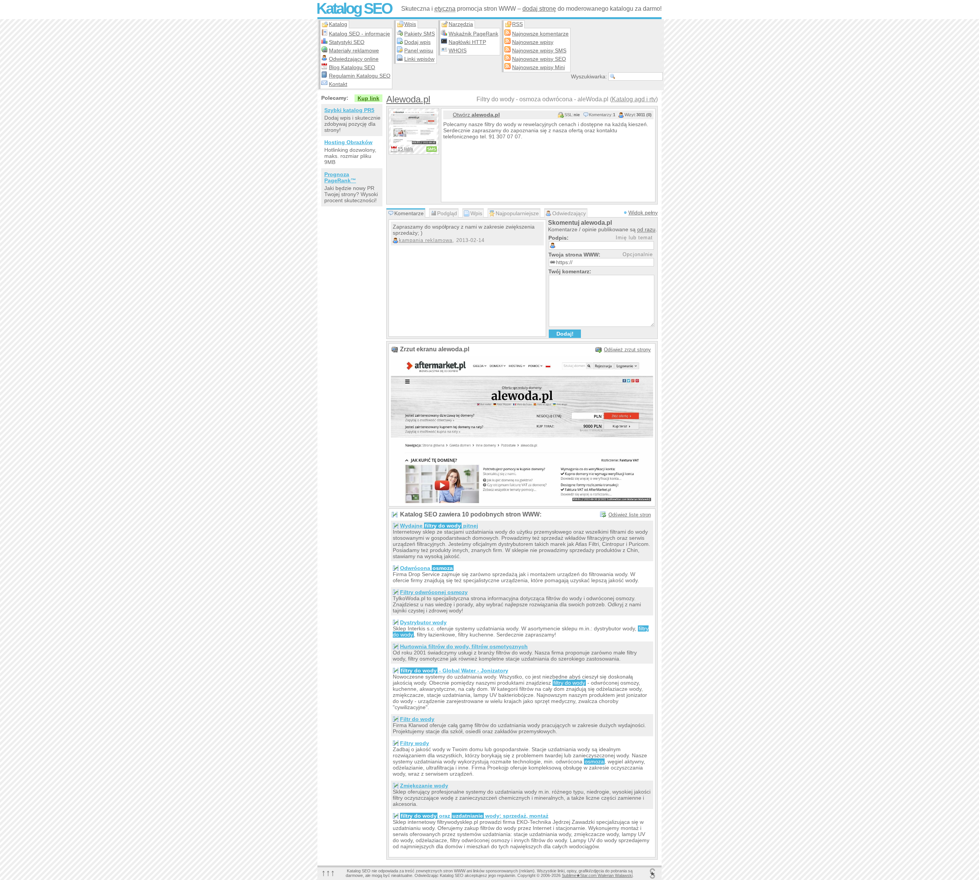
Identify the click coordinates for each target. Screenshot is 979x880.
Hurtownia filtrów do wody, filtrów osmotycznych (464, 646)
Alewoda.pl (408, 99)
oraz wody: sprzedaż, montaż (474, 816)
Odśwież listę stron (629, 515)
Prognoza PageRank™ (340, 177)
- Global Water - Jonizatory (454, 670)
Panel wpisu (418, 50)
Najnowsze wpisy (532, 42)
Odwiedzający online (354, 59)
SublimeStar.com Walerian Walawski (597, 875)
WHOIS (458, 50)
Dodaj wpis (417, 42)
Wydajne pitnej (439, 526)
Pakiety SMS (419, 34)
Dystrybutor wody (423, 622)
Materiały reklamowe (354, 50)
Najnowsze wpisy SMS (539, 50)
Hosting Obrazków (348, 142)
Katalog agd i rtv (634, 99)
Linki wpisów (419, 59)
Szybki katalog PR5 (349, 110)
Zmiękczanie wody (424, 786)
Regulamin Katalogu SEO (359, 76)
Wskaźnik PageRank (473, 34)
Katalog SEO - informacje (359, 34)
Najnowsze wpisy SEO (539, 59)
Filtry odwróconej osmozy (434, 592)
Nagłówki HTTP (467, 42)
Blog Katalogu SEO (352, 67)
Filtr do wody (417, 719)
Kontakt (338, 84)
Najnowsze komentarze (540, 34)
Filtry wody (414, 743)
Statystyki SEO (346, 42)
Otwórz (476, 115)
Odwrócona (426, 568)
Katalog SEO (354, 8)
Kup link (368, 98)
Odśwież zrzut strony (627, 349)
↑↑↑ (328, 872)
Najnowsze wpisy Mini (538, 67)
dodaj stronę (539, 8)
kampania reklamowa (425, 240)
